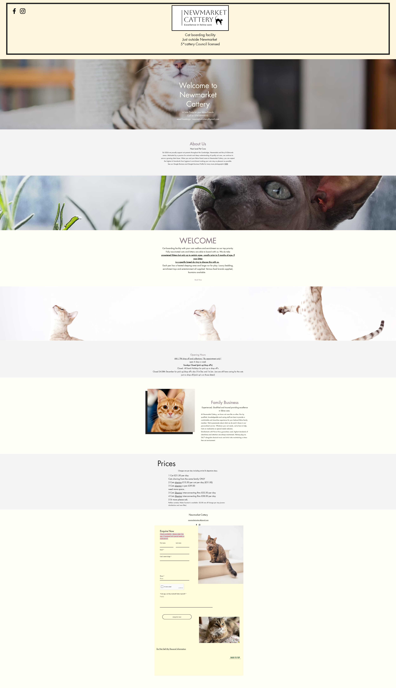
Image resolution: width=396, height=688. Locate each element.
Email (161, 549)
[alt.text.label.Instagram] (22, 11)
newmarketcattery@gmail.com (205, 119)
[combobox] (174, 559)
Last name (178, 543)
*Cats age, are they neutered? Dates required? (172, 593)
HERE (226, 164)
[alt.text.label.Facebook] (14, 11)
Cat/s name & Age (165, 556)
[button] (219, 630)
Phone (161, 576)
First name (162, 543)
